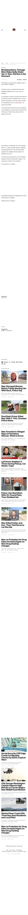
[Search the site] (25, 30)
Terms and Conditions (6, 851)
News (3, 750)
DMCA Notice (19, 850)
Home (2, 63)
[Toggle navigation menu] (2, 30)
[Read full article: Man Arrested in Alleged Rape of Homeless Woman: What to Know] (14, 437)
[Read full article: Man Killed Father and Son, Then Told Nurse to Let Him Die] (14, 521)
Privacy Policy (12, 850)
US (2, 780)
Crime (7, 63)
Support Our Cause (22, 851)
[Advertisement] (14, 14)
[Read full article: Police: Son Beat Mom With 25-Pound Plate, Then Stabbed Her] (14, 490)
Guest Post (14, 851)
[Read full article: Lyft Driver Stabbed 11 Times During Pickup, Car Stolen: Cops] (14, 460)
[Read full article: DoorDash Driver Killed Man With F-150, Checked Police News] (14, 414)
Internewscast (4, 329)
